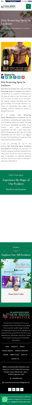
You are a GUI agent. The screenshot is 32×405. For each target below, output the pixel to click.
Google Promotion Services (20, 402)
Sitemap (5, 355)
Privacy (22, 346)
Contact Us (15, 359)
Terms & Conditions (21, 350)
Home (3, 28)
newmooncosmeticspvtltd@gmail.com (17, 382)
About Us (24, 355)
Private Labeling (7, 350)
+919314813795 (17, 378)
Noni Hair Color (16, 294)
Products (14, 346)
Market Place (14, 355)
